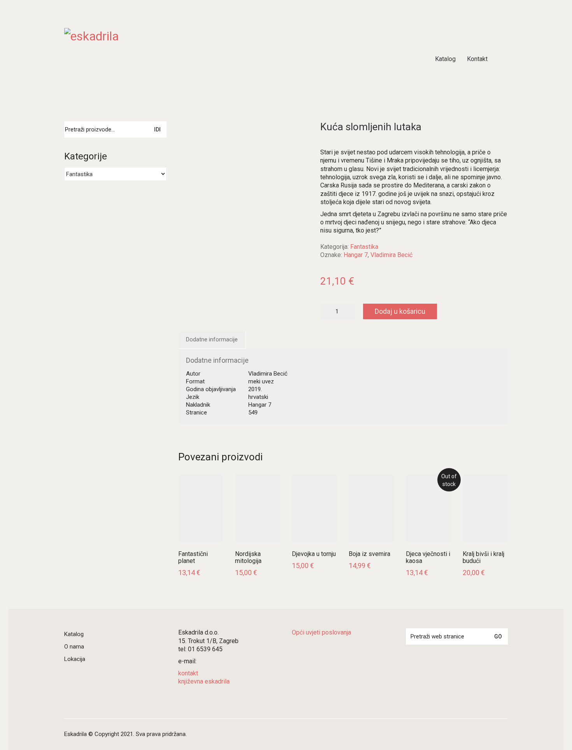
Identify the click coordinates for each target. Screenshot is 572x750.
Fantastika (364, 246)
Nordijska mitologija (248, 557)
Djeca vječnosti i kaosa (428, 557)
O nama (74, 646)
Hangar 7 (356, 255)
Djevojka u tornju (314, 554)
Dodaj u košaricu (400, 311)
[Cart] (503, 59)
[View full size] (189, 133)
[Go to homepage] (161, 59)
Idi (157, 129)
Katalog (74, 634)
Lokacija (74, 659)
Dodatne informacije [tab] (212, 339)
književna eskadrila (204, 681)
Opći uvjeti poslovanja (321, 632)
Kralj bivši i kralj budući (483, 557)
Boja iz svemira (369, 554)
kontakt (188, 673)
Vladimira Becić (391, 255)
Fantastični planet (193, 557)
